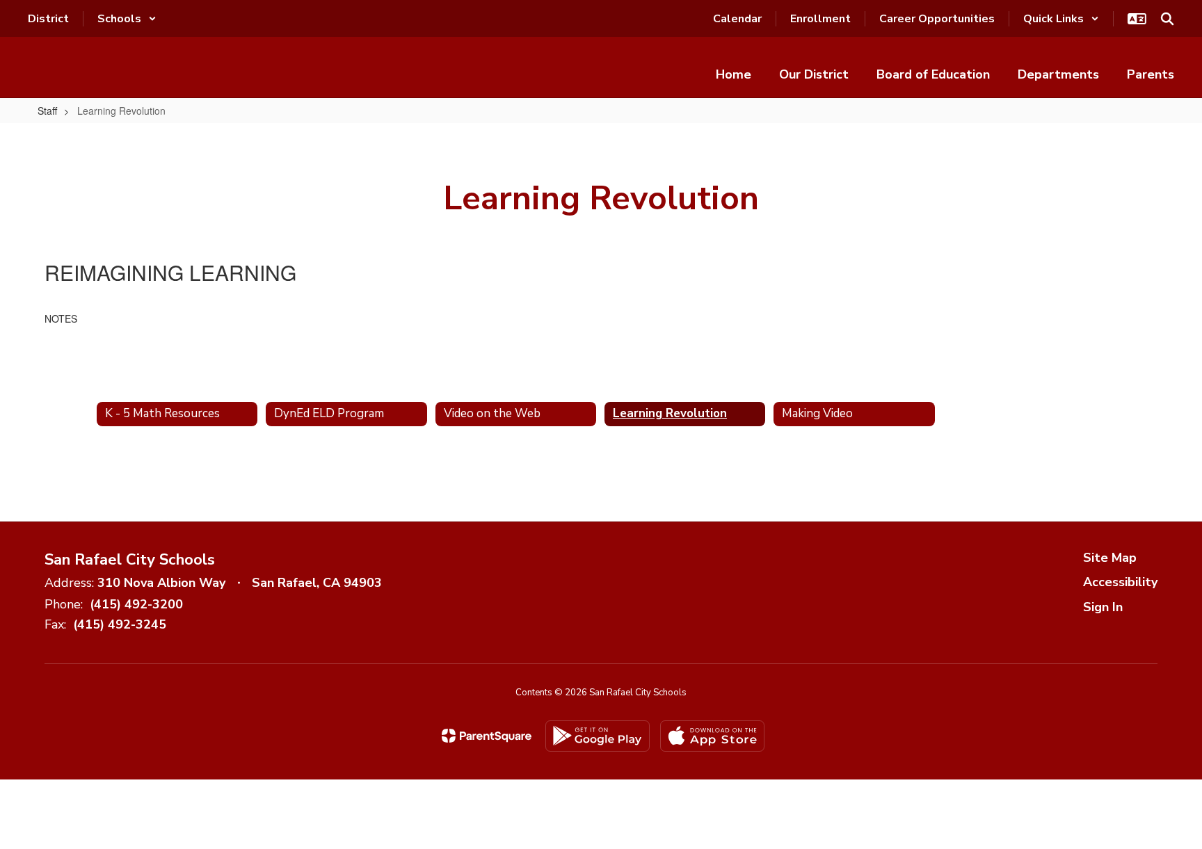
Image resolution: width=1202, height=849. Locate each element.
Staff (47, 111)
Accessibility (1120, 582)
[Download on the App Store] (712, 736)
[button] (127, 18)
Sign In (1103, 607)
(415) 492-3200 (136, 604)
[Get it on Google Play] (597, 736)
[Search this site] (1167, 19)
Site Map (1110, 557)
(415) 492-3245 (119, 624)
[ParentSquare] (486, 735)
